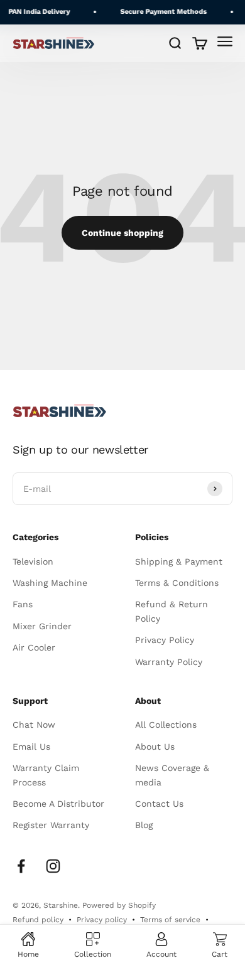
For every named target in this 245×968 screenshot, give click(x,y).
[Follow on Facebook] (21, 866)
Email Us (31, 747)
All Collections (166, 725)
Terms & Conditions (177, 583)
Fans (23, 604)
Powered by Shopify (119, 905)
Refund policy (38, 919)
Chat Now (34, 725)
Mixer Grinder (42, 626)
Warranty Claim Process (46, 775)
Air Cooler (34, 647)
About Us (155, 747)
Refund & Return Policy (171, 611)
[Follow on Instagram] (53, 866)
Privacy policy (102, 919)
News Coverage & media (172, 775)
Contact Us (159, 804)
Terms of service (170, 919)
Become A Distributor (58, 804)
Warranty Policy (168, 662)
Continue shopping (122, 233)
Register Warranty (51, 825)
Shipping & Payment (178, 561)
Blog (144, 825)
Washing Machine (50, 583)
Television (33, 561)
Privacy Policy (164, 640)
